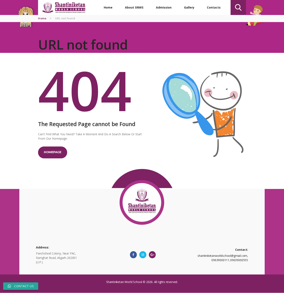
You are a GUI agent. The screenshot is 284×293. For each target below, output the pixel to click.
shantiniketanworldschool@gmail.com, (223, 256)
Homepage (52, 152)
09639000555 (239, 260)
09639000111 (220, 260)
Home (42, 18)
